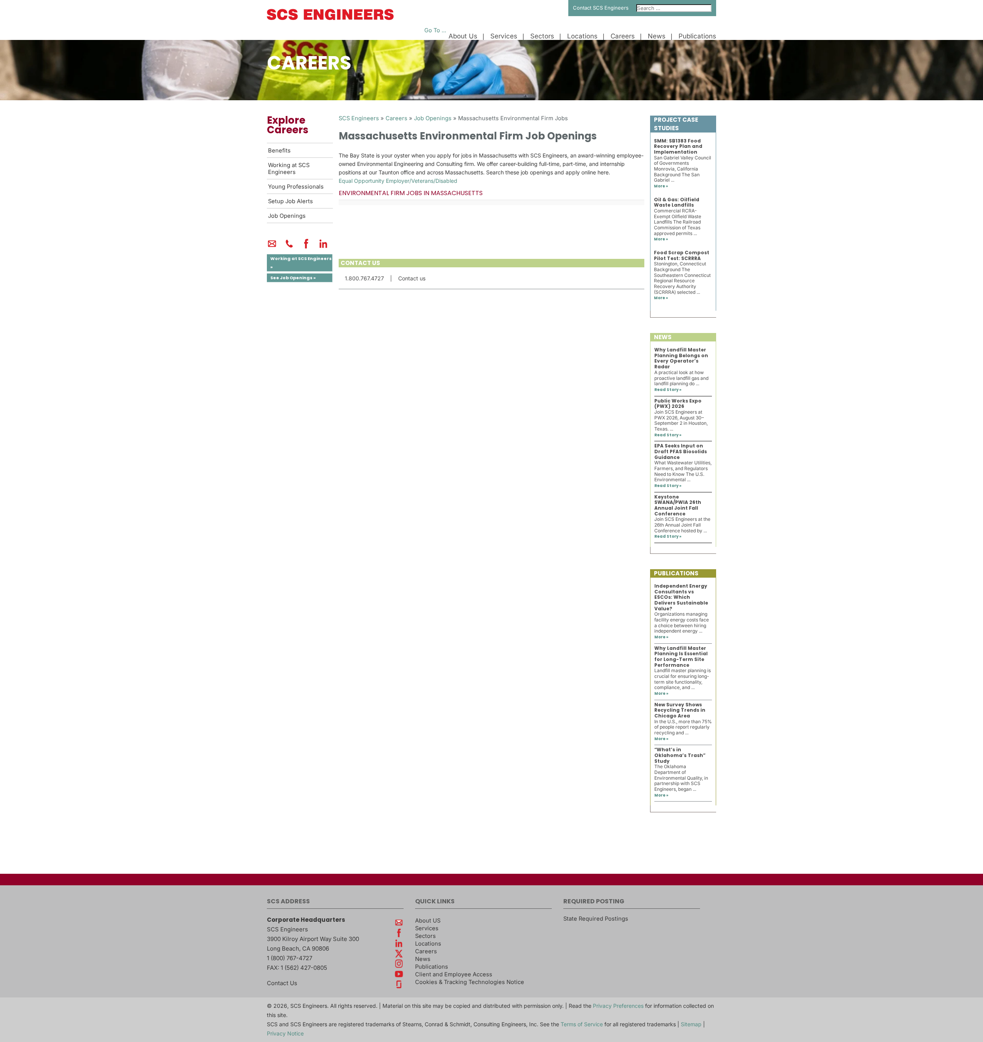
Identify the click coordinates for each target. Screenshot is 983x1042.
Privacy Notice (285, 1033)
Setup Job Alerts (290, 201)
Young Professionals (296, 186)
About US (427, 920)
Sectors (542, 36)
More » (661, 186)
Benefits (279, 150)
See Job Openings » (293, 278)
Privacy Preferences (618, 1005)
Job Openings (287, 215)
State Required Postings (595, 918)
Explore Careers (287, 125)
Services (503, 36)
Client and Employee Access (453, 974)
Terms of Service (582, 1024)
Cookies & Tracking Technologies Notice (469, 982)
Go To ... (435, 30)
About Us (462, 36)
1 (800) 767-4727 (289, 958)
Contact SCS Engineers (601, 8)
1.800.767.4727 (364, 278)
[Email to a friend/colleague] (272, 247)
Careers (623, 36)
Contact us (411, 278)
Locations (582, 36)
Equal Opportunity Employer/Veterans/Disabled (398, 180)
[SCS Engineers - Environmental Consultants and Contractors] (330, 18)
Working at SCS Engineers (288, 169)
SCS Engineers (359, 118)
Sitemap (691, 1024)
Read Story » (668, 390)
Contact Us (282, 983)
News (656, 36)
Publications (697, 36)
